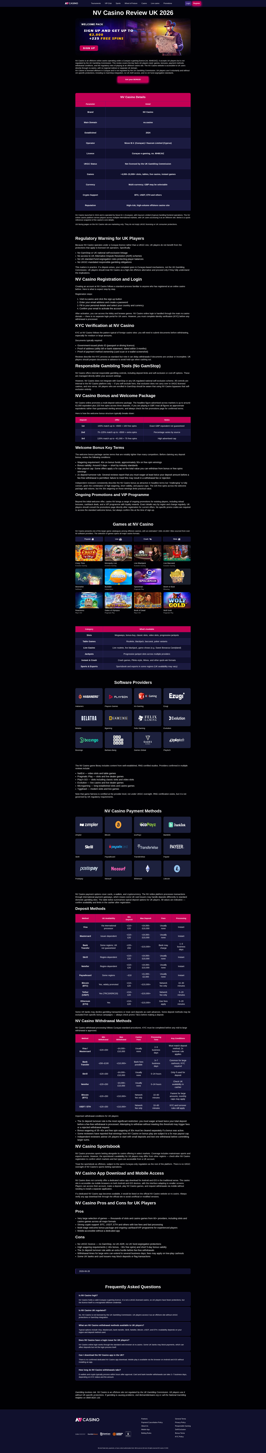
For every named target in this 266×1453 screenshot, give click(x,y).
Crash (146, 539)
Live (116, 539)
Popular (87, 539)
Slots (175, 539)
